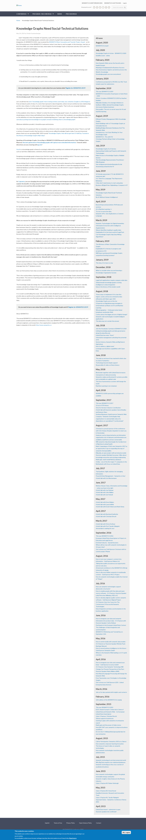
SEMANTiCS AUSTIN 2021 (112, 3)
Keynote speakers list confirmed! (106, 811)
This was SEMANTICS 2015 (104, 707)
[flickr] (103, 7)
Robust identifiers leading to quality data (108, 230)
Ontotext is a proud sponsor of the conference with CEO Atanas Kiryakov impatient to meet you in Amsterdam (111, 431)
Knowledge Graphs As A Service (106, 149)
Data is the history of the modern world (108, 287)
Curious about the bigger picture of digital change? (111, 314)
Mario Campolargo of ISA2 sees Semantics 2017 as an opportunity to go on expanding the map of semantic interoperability (111, 448)
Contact (98, 823)
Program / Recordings (41, 14)
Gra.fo (18, 149)
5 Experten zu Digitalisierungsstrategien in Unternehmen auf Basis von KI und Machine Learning (109, 306)
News (59, 14)
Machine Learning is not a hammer (106, 386)
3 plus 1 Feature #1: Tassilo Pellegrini (107, 797)
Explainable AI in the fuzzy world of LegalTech (110, 232)
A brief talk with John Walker (105, 492)
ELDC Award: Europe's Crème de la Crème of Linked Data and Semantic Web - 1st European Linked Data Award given (110, 712)
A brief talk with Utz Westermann (106, 478)
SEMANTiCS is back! (102, 46)
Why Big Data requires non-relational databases (110, 762)
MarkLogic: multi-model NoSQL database (108, 459)
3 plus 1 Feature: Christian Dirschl (106, 716)
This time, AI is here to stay (104, 263)
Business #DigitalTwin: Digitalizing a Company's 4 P (112, 185)
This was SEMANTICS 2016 (104, 536)
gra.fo (40, 145)
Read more (72, 838)
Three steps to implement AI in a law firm (108, 294)
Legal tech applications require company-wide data (111, 280)
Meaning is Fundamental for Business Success (110, 67)
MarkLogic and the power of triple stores (108, 725)
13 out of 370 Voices (102, 405)
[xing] (97, 7)
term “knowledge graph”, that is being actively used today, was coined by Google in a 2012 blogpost (59, 101)
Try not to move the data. (104, 211)
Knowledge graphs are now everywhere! (108, 74)
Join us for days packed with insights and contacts (111, 692)
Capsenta (21, 181)
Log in (125, 3)
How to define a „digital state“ (105, 346)
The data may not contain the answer (107, 321)
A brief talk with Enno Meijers (105, 502)
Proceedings (71, 14)
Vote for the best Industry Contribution (108, 408)
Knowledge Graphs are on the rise (106, 301)
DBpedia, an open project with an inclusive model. (111, 453)
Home (18, 20)
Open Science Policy (85, 823)
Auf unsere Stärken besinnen (105, 107)
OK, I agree (126, 832)
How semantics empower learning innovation (110, 744)
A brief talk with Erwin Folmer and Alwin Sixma (110, 506)
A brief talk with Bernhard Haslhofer (107, 514)
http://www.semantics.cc (44, 325)
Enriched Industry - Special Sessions (107, 543)
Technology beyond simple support (107, 363)
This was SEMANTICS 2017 (104, 403)
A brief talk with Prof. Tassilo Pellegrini (107, 526)
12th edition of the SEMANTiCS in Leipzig (109, 700)
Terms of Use (58, 823)
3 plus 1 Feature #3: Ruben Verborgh (107, 783)
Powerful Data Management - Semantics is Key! (110, 476)
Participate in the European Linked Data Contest (111, 625)
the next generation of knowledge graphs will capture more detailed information (49, 142)
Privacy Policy (70, 823)
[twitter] (100, 7)
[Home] (19, 5)
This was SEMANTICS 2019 (104, 91)
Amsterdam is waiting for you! (105, 528)
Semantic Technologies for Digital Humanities (110, 223)
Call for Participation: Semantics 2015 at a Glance (111, 741)
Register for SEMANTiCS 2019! (76, 88)
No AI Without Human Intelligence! (107, 197)
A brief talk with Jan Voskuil (104, 495)
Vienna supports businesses (105, 718)
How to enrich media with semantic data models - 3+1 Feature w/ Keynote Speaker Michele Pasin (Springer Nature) (111, 644)
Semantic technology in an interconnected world (111, 760)
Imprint (47, 823)
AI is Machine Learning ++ (104, 209)
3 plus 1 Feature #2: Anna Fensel (106, 791)
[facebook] (106, 7)
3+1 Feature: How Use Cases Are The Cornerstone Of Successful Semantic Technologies (107, 604)
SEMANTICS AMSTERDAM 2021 (92, 3)
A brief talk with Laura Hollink (105, 504)
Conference (21, 14)
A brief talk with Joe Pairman (104, 490)
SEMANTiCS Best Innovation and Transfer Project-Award (67, 42)
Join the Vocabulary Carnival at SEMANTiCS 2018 (111, 328)
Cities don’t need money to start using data (109, 183)
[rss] (109, 7)
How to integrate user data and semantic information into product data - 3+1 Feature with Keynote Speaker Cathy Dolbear (111, 621)
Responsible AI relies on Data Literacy (107, 365)
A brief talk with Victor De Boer (105, 524)
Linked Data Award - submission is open (108, 809)
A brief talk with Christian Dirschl (106, 516)
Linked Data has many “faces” (105, 335)
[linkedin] (94, 7)
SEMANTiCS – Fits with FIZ (104, 137)
